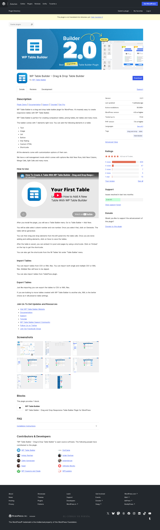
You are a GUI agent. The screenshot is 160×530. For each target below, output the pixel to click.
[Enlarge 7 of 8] (40, 377)
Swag (98, 504)
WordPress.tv (72, 504)
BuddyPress (130, 504)
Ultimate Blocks (68, 466)
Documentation (35, 104)
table (140, 131)
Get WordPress (150, 4)
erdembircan (67, 461)
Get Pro (62, 104)
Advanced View (111, 142)
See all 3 (140, 126)
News (11, 497)
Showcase (41, 494)
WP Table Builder (39, 80)
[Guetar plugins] (32, 24)
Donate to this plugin (113, 226)
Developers (71, 501)
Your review (110, 181)
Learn (69, 494)
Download (138, 78)
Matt (127, 497)
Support (140, 89)
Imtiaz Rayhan (27, 455)
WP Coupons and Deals (30, 471)
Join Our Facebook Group (30, 329)
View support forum (113, 205)
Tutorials (53, 104)
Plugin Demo (22, 104)
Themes (41, 497)
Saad (23, 466)
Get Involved (100, 494)
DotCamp (66, 450)
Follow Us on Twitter (28, 325)
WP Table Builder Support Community (35, 322)
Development (47, 89)
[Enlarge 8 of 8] (68, 377)
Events (98, 497)
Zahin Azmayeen (28, 461)
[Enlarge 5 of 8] (68, 360)
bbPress (128, 501)
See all (140, 181)
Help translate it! (97, 17)
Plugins (40, 501)
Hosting (11, 501)
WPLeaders (67, 471)
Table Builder (138, 136)
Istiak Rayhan (67, 455)
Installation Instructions (26, 426)
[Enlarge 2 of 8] (68, 344)
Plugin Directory (14, 11)
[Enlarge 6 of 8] (96, 360)
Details (22, 89)
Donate (99, 501)
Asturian (32, 516)
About (11, 494)
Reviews (33, 89)
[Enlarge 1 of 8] (40, 344)
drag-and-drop (132, 131)
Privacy (11, 504)
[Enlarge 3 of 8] (96, 344)
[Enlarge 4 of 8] (40, 360)
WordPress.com (131, 494)
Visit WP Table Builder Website (32, 309)
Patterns (41, 504)
